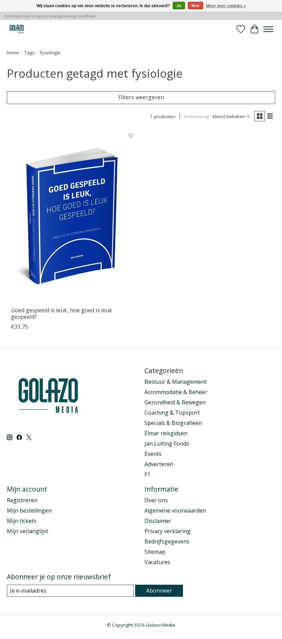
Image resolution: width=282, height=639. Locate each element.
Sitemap (154, 552)
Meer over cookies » (226, 5)
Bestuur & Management (175, 381)
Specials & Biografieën (173, 423)
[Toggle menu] (268, 29)
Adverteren (158, 464)
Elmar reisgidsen (165, 433)
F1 (147, 474)
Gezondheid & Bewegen (175, 402)
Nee (195, 5)
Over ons (156, 500)
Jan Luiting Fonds (166, 443)
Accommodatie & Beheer (175, 392)
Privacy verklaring (167, 531)
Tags (29, 52)
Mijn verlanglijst (27, 531)
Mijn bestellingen (29, 510)
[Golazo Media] (17, 29)
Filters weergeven (141, 97)
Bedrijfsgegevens (166, 541)
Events (153, 454)
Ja (178, 5)
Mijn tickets (21, 521)
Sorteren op (196, 116)
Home (13, 52)
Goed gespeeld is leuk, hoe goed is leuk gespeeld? (61, 313)
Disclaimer (157, 521)
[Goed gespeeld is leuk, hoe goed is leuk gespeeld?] (72, 216)
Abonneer (159, 590)
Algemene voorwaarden (175, 510)
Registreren (22, 500)
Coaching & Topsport (172, 412)
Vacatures (157, 562)
